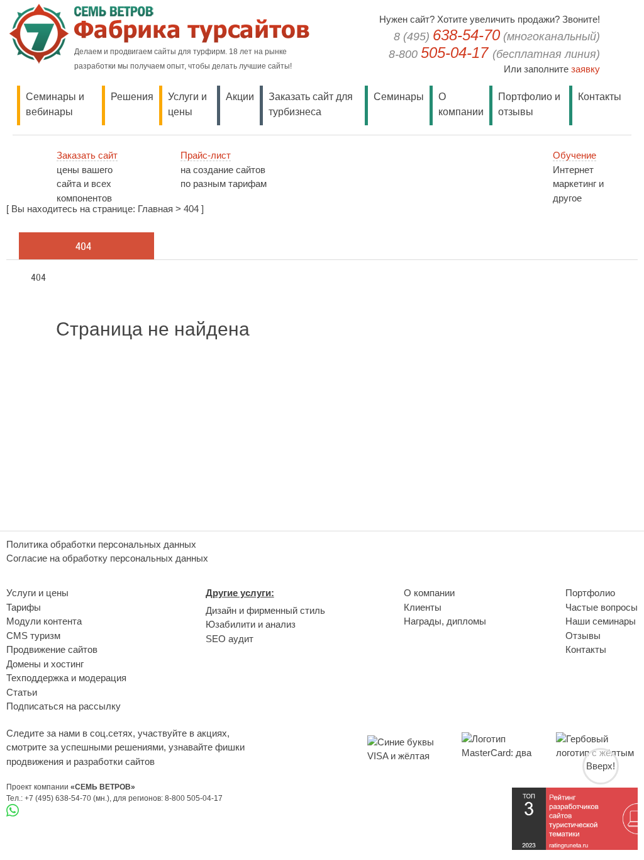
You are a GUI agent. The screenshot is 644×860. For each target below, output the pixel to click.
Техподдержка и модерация (66, 677)
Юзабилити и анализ (251, 624)
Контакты (599, 96)
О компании (429, 592)
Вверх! (600, 766)
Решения (132, 96)
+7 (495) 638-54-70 (58, 798)
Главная (155, 208)
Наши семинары (600, 621)
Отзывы (583, 635)
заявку (585, 69)
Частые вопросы (601, 607)
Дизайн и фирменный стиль (265, 610)
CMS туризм (33, 635)
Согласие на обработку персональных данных (107, 558)
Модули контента (44, 621)
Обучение (574, 155)
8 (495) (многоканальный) (497, 36)
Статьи (21, 692)
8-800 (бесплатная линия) (494, 54)
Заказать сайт (87, 155)
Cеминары (399, 96)
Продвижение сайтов (51, 649)
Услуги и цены (37, 592)
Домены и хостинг (45, 664)
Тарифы (23, 607)
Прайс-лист (205, 155)
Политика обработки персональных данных (101, 544)
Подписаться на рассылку (63, 706)
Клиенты (422, 607)
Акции (240, 96)
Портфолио (590, 592)
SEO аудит (229, 638)
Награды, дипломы (445, 621)
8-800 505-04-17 (194, 798)
